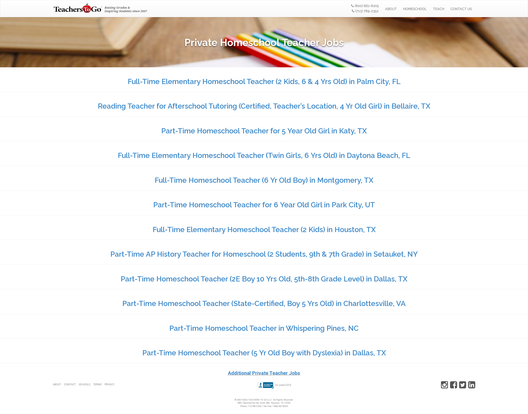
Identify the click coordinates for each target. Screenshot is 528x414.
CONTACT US (461, 9)
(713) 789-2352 (366, 11)
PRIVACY (109, 384)
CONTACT (70, 384)
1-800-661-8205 (280, 406)
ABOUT (391, 9)
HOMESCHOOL (415, 9)
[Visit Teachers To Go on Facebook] (453, 387)
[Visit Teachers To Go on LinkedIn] (471, 387)
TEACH (438, 9)
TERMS (97, 384)
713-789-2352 (254, 406)
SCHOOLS (84, 384)
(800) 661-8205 (366, 6)
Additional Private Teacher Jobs (264, 373)
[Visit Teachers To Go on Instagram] (444, 387)
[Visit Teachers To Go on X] (462, 387)
